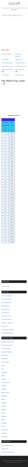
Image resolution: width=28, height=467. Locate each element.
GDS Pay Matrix (5, 362)
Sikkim (3, 419)
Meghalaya (4, 402)
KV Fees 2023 (5, 75)
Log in (20, 462)
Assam (3, 365)
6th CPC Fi (4, 63)
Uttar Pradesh (4, 430)
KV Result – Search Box (7, 323)
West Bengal (4, 436)
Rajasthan (3, 416)
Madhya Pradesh (5, 392)
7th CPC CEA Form (19, 69)
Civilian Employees (5, 348)
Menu (15, 9)
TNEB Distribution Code (7, 445)
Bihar (2, 369)
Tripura (3, 426)
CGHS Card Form (5, 312)
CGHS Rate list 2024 (20, 63)
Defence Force (4, 355)
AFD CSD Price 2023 (6, 299)
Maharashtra (4, 396)
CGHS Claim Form (5, 309)
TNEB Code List (19, 59)
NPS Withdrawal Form (6, 302)
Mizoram (3, 406)
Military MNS (4, 358)
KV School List (4, 326)
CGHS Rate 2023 (5, 306)
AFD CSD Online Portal (20, 66)
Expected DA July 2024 (7, 66)
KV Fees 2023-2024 (6, 316)
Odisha (3, 413)
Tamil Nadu (4, 423)
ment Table (10, 63)
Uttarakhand (4, 433)
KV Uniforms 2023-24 (6, 319)
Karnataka (3, 389)
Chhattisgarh (4, 372)
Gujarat (3, 375)
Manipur (3, 399)
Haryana (3, 379)
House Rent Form (19, 75)
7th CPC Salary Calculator (7, 329)
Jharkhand (3, 385)
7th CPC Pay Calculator (6, 295)
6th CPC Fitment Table (6, 345)
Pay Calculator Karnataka (7, 333)
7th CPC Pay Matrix (6, 54)
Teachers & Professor (6, 352)
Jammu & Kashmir (5, 382)
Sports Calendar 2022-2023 (8, 452)
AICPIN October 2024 (7, 69)
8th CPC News (5, 59)
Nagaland (3, 409)
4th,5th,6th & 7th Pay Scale (7, 341)
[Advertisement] (14, 33)
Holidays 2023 (5, 448)
